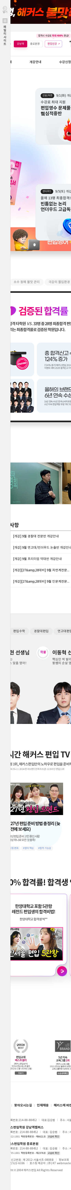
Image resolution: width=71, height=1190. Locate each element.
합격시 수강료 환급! (53, 35)
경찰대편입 (41, 631)
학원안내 (6, 62)
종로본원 (35, 43)
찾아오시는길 (23, 1105)
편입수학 (19, 631)
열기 (5, 28)
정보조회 (64, 1160)
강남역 (20, 43)
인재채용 (43, 1105)
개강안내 (35, 62)
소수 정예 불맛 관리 (27, 282)
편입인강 (52, 43)
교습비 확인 (53, 1136)
